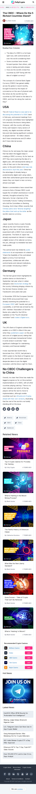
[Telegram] (27, 774)
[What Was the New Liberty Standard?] (18, 550)
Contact (27, 779)
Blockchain (22, 417)
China (19, 423)
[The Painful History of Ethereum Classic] (18, 516)
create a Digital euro (21, 317)
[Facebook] (5, 774)
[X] (18, 774)
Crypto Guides (27, 767)
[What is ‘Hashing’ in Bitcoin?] (18, 618)
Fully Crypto (11, 467)
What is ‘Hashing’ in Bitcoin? (15, 631)
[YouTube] (22, 774)
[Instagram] (9, 774)
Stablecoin (10, 428)
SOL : (20, 7)
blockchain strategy (21, 284)
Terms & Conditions (17, 779)
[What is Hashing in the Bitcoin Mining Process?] (18, 482)
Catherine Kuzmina (13, 535)
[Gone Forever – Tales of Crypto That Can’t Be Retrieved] (18, 584)
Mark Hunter (11, 501)
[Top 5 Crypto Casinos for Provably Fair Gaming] (18, 448)
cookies (20, 789)
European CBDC (9, 304)
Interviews (17, 769)
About (8, 779)
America (9, 417)
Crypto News (7, 767)
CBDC (9, 423)
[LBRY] (31, 774)
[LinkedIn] (13, 774)
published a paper (17, 333)
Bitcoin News (17, 767)
